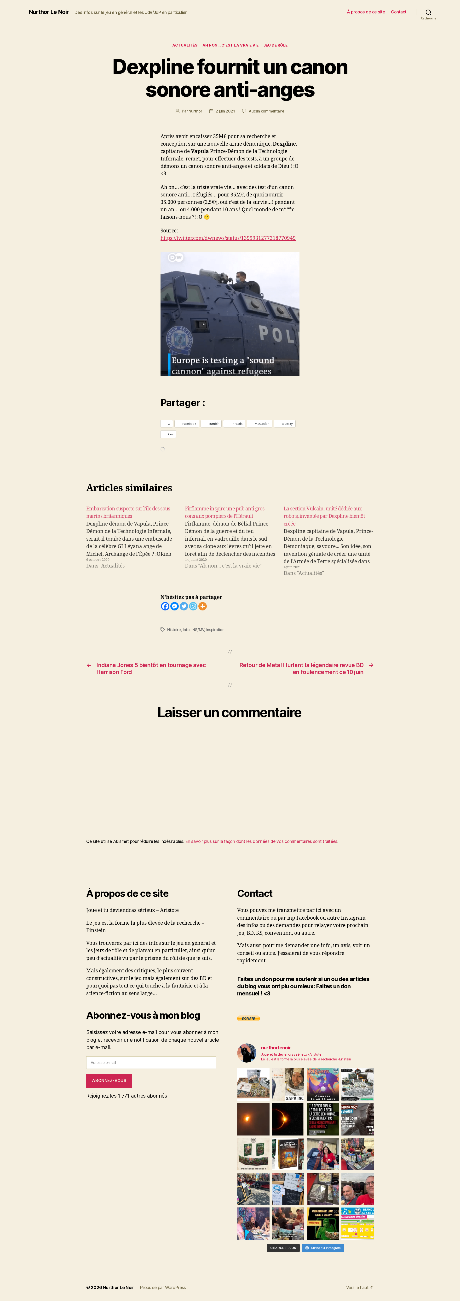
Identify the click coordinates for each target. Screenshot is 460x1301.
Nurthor (195, 111)
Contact (399, 11)
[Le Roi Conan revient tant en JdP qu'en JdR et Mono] (357, 1084)
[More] (202, 606)
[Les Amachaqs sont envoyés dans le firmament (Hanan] (288, 1084)
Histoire (174, 629)
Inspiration (215, 629)
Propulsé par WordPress (163, 1287)
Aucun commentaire (266, 111)
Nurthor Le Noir (49, 12)
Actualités (185, 45)
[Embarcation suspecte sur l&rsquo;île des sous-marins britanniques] (131, 541)
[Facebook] (165, 606)
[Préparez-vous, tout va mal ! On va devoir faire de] (323, 1119)
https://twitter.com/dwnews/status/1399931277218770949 (228, 238)
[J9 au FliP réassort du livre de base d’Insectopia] (323, 1189)
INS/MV (198, 629)
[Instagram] (193, 606)
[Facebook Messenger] (174, 606)
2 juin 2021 (225, 111)
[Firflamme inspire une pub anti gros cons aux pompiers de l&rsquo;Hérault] (230, 541)
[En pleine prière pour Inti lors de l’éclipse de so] (253, 1119)
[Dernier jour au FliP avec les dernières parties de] (357, 1154)
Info (186, 629)
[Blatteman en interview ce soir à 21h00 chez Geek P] (323, 1223)
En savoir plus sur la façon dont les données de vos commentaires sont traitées (261, 841)
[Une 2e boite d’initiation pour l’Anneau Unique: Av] (253, 1084)
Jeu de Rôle (276, 45)
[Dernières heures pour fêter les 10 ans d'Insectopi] (253, 1154)
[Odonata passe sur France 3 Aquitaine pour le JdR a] (288, 1223)
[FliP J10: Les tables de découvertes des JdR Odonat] (288, 1189)
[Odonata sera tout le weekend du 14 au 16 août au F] (323, 1084)
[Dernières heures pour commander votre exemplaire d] (357, 1119)
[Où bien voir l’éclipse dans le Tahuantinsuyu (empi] (288, 1119)
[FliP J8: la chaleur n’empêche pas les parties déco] (357, 1189)
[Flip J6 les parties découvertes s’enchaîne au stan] (253, 1223)
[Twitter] (184, 606)
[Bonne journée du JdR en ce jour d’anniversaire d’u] (288, 1154)
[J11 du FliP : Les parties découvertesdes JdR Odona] (253, 1189)
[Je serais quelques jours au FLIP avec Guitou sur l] (357, 1223)
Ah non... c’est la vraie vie (230, 45)
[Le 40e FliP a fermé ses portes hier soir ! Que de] (323, 1154)
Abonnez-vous (109, 1080)
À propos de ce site (366, 11)
